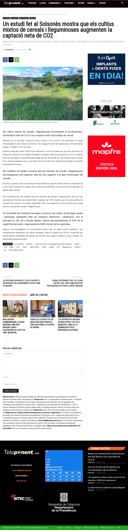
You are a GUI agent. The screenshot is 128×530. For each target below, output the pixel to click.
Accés (118, 528)
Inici (4, 14)
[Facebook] (5, 59)
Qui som (60, 528)
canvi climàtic (19, 244)
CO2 (5, 247)
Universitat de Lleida (16, 250)
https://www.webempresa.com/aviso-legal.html (39, 412)
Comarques (54, 3)
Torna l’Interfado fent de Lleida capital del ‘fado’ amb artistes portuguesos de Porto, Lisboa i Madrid (65, 283)
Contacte (68, 528)
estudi (44, 247)
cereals (76, 244)
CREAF (11, 247)
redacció (91, 462)
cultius (24, 247)
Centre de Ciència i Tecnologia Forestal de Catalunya (53, 244)
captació (29, 244)
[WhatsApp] (16, 59)
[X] (11, 59)
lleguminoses (67, 247)
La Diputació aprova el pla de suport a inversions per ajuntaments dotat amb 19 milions (21, 283)
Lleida (43, 3)
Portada (32, 3)
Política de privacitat (90, 528)
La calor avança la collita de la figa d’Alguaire (106, 487)
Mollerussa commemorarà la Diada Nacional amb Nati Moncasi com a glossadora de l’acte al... (106, 456)
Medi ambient (13, 14)
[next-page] (8, 337)
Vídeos (102, 3)
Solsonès (32, 18)
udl (5, 250)
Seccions (68, 3)
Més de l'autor (39, 294)
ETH (58, 247)
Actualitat (6, 18)
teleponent (10, 50)
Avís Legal (77, 528)
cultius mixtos (34, 247)
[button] (122, 3)
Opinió (81, 3)
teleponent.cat (53, 420)
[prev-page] (4, 337)
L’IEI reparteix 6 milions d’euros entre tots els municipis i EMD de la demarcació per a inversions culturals (69, 324)
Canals (90, 3)
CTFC (18, 247)
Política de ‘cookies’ (107, 528)
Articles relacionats (15, 294)
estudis (51, 247)
